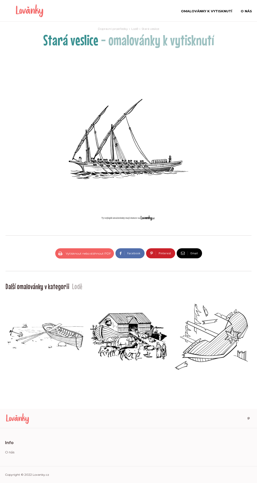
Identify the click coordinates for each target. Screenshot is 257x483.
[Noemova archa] (128, 336)
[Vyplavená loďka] (46, 336)
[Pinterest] (248, 418)
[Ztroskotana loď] (211, 336)
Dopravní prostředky (113, 29)
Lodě (134, 29)
